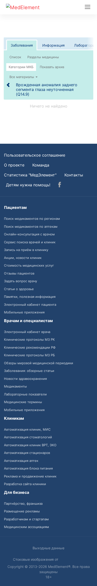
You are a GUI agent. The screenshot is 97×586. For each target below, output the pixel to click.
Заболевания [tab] (22, 45)
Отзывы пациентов (19, 273)
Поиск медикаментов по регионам (32, 219)
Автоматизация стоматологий (28, 437)
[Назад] (8, 85)
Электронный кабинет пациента (30, 305)
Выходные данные (48, 548)
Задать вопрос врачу (20, 281)
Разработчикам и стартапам (26, 519)
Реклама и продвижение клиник (30, 476)
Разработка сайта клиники (25, 484)
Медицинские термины (23, 402)
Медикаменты (15, 386)
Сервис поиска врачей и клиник (29, 242)
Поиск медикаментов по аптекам (30, 226)
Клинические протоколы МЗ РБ (29, 355)
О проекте (14, 165)
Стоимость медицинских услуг (29, 265)
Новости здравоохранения (25, 379)
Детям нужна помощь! (28, 184)
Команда (40, 165)
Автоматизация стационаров (27, 453)
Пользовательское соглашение (34, 155)
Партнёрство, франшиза (23, 503)
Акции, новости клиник (23, 258)
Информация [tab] (53, 45)
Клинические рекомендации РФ (29, 347)
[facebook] (59, 185)
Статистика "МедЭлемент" (30, 174)
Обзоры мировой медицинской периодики (38, 363)
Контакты (73, 174)
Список (15, 57)
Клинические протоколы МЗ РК (29, 339)
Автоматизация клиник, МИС (27, 429)
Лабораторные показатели (25, 394)
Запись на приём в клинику (26, 250)
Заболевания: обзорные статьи (29, 371)
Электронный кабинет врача (27, 332)
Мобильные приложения (24, 312)
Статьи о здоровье (19, 289)
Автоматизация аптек (21, 461)
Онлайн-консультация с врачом (29, 234)
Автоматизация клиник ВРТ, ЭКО (30, 445)
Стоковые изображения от (36, 559)
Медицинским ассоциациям (26, 527)
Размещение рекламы (22, 511)
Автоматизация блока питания (28, 468)
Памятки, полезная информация (29, 297)
